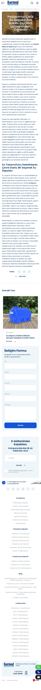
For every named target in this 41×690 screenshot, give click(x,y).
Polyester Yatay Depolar (20, 534)
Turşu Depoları (20, 523)
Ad (5, 361)
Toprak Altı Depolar (20, 516)
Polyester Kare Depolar (20, 544)
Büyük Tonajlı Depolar (20, 551)
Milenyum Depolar (20, 513)
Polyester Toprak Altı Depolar (20, 547)
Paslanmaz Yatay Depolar (20, 565)
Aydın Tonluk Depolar (20, 649)
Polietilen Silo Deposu (20, 520)
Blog (20, 574)
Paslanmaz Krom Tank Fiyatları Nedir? (20, 584)
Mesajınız (7, 405)
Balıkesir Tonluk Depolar (20, 639)
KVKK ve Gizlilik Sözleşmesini (18, 470)
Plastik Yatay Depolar (20, 506)
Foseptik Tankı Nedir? (20, 597)
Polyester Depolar (20, 529)
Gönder (20, 425)
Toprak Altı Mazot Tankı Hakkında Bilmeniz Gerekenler (20, 593)
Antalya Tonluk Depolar (20, 632)
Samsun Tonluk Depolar (20, 642)
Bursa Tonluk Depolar (20, 646)
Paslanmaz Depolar (21, 556)
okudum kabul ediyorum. (21, 471)
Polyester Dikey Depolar (20, 537)
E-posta (7, 383)
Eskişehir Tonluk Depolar (20, 656)
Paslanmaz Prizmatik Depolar (20, 568)
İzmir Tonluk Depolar (20, 615)
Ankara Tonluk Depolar (20, 618)
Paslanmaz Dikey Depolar (20, 561)
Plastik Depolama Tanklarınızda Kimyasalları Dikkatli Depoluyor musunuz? (20, 579)
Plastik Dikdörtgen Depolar (20, 510)
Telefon (7, 394)
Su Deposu (20, 498)
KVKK (3, 680)
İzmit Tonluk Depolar (20, 611)
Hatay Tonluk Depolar (20, 629)
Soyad (6, 372)
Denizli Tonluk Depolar (20, 653)
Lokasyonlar (21, 603)
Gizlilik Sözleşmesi (12, 680)
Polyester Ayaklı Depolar (20, 540)
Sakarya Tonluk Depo (20, 625)
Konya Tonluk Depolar (20, 622)
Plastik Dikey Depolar (20, 503)
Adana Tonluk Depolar (20, 635)
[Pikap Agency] (36, 680)
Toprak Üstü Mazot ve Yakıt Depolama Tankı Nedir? (20, 588)
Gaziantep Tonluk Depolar (20, 608)
